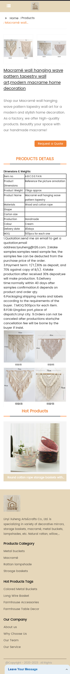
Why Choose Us (15, 633)
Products (28, 18)
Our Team (11, 640)
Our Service (12, 647)
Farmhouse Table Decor (21, 609)
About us (10, 627)
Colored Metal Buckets (20, 589)
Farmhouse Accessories (21, 602)
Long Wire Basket (16, 596)
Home (14, 18)
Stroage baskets (16, 571)
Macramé (11, 558)
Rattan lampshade (18, 564)
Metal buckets (14, 551)
